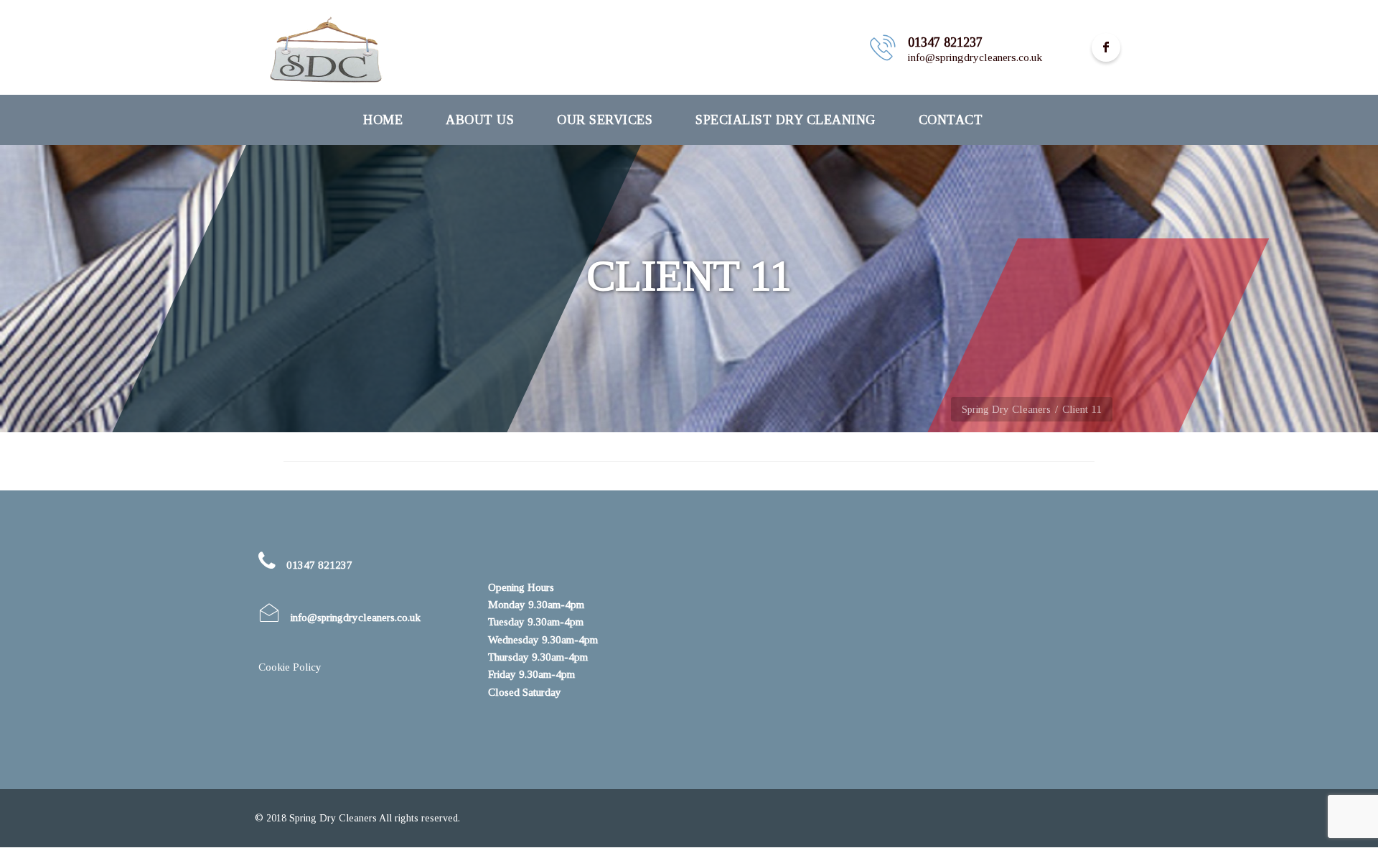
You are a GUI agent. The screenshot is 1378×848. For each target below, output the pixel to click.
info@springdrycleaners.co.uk (356, 617)
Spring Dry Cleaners (1006, 409)
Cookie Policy (290, 667)
